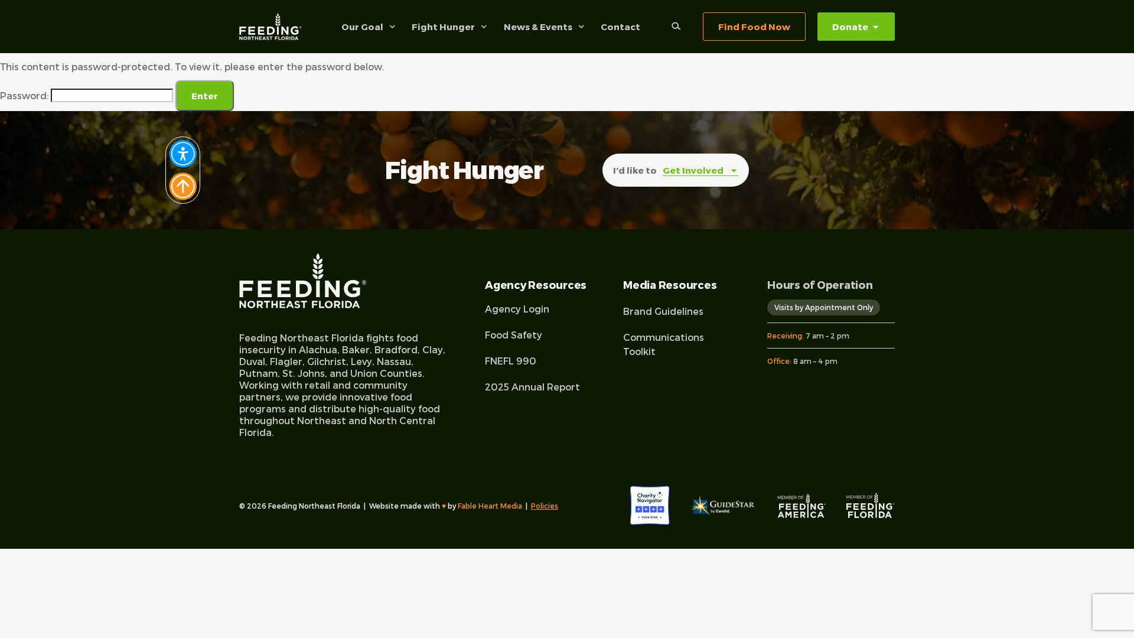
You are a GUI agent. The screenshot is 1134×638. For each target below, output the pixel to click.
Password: (25, 95)
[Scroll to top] (183, 154)
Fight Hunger (443, 26)
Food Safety (513, 334)
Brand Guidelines (663, 311)
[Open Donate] (875, 27)
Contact (620, 26)
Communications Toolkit (663, 344)
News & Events (538, 26)
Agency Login (517, 308)
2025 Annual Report (532, 386)
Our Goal (362, 26)
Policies (544, 506)
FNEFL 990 (510, 360)
